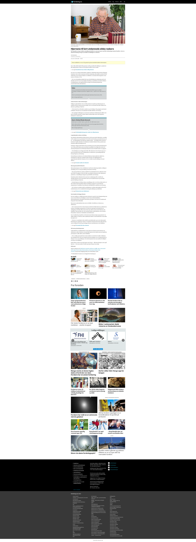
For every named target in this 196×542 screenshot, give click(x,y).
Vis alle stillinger (98, 349)
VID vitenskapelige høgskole (114, 534)
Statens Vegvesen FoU (113, 511)
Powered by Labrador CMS (98, 540)
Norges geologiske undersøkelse (96, 523)
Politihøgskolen (112, 496)
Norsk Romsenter (94, 529)
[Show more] (89, 99)
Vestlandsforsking (113, 531)
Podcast (117, 1)
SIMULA (111, 503)
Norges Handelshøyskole (95, 520)
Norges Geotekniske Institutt (96, 519)
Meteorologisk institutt (76, 529)
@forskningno (113, 463)
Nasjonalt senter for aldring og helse (97, 508)
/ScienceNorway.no (114, 469)
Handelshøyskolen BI (76, 512)
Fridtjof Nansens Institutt (77, 511)
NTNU (92, 502)
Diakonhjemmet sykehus (77, 500)
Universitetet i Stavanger (114, 527)
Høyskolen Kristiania (76, 521)
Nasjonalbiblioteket (94, 504)
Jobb (121, 1)
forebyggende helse (80, 278)
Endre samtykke (76, 489)
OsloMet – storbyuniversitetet (96, 535)
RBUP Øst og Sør (112, 499)
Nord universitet (94, 516)
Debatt (109, 1)
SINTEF (111, 504)
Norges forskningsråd (95, 522)
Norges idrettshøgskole (95, 525)
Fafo (73, 504)
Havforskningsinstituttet (77, 514)
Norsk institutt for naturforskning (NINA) (98, 532)
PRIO (111, 497)
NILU (74, 536)
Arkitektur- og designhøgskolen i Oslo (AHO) (80, 497)
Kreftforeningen (75, 525)
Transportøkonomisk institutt (115, 518)
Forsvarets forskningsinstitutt (78, 508)
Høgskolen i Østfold (76, 517)
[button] (72, 340)
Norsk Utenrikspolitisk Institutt (96, 530)
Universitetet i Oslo (113, 525)
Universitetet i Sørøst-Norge (114, 528)
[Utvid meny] (124, 2)
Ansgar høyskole (75, 496)
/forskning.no (113, 465)
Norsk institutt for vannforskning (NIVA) (98, 533)
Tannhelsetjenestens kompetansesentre (116, 517)
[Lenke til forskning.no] (88, 1)
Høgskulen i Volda (76, 518)
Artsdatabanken (75, 499)
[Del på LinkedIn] (75, 281)
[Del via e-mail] (77, 281)
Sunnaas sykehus (113, 514)
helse (88, 278)
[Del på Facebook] (72, 281)
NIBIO (74, 532)
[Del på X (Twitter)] (73, 281)
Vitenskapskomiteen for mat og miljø (116, 535)
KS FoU (74, 524)
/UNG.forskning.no (114, 467)
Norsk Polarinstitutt (94, 526)
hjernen (73, 278)
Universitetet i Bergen (113, 522)
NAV (73, 531)
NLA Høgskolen (94, 496)
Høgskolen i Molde (76, 515)
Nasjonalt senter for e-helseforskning (97, 509)
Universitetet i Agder (113, 521)
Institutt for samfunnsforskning (78, 522)
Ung (113, 1)
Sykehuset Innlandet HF (114, 515)
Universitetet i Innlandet (114, 524)
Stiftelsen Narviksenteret (114, 512)
